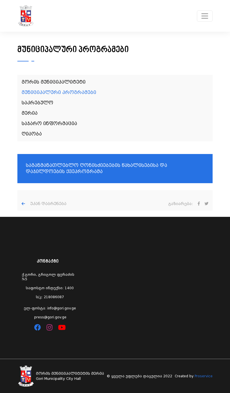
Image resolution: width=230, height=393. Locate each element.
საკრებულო (37, 102)
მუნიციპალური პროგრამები (59, 92)
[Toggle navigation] (205, 16)
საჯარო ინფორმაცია (49, 123)
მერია (30, 113)
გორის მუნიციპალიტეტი (54, 82)
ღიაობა (32, 134)
